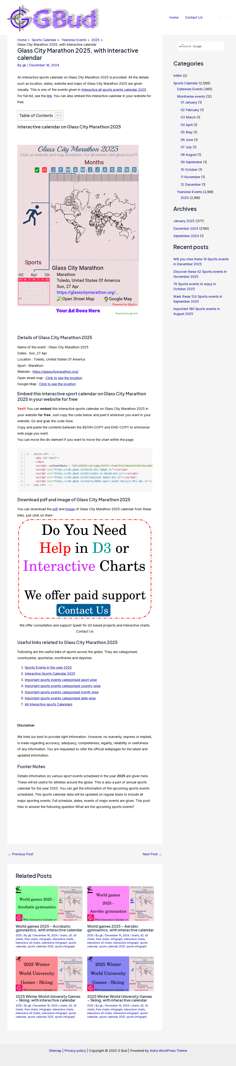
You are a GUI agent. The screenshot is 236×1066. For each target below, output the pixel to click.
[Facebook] (219, 17)
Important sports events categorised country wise (62, 686)
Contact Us (193, 17)
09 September (191, 162)
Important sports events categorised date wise (60, 698)
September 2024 (186, 236)
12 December (191, 184)
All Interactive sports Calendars (48, 704)
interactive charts (63, 939)
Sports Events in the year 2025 (48, 667)
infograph (45, 939)
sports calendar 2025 (40, 946)
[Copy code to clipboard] (147, 457)
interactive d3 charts (28, 942)
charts (63, 935)
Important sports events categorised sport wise (61, 680)
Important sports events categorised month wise (61, 692)
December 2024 (185, 228)
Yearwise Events (189, 192)
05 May (186, 132)
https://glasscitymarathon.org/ (55, 372)
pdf (55, 509)
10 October (189, 169)
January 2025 (184, 221)
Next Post (152, 854)
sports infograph (65, 946)
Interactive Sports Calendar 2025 (50, 673)
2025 (19, 935)
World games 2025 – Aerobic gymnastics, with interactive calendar (120, 928)
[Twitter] (227, 17)
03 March (188, 117)
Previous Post (20, 854)
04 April (187, 125)
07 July (186, 147)
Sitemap (55, 1051)
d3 (70, 935)
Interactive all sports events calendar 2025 (113, 90)
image (70, 509)
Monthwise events (191, 96)
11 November (190, 177)
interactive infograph (54, 942)
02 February (190, 110)
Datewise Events (190, 89)
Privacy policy (75, 1051)
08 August (189, 155)
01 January (189, 102)
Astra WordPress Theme (168, 1051)
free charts (31, 939)
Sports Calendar (185, 83)
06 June (187, 140)
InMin (177, 76)
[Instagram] (211, 17)
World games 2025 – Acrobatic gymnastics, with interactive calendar (49, 928)
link (49, 96)
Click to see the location (64, 378)
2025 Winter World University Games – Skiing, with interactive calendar (48, 998)
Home (173, 17)
